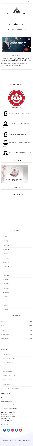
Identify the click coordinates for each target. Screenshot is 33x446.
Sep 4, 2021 (16, 71)
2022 (5, 254)
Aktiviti (3, 322)
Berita (2, 326)
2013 (5, 292)
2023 (5, 250)
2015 (5, 284)
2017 (5, 275)
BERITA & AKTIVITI (7, 380)
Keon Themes (26, 441)
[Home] (9, 30)
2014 (5, 288)
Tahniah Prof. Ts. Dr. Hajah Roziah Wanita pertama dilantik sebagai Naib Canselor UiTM (16, 59)
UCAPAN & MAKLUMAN (9, 376)
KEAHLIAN (5, 367)
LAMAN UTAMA (7, 354)
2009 (5, 310)
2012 (5, 297)
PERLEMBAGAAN (7, 371)
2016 (5, 280)
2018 (5, 271)
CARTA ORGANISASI (8, 363)
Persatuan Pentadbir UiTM (16, 14)
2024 (5, 245)
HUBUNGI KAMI (7, 384)
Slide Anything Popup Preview (11, 389)
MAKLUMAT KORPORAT (9, 359)
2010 (5, 305)
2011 (5, 301)
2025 (5, 241)
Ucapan (3, 330)
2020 (5, 262)
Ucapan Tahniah (16, 55)
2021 (5, 258)
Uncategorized (5, 339)
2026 (5, 237)
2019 (5, 267)
